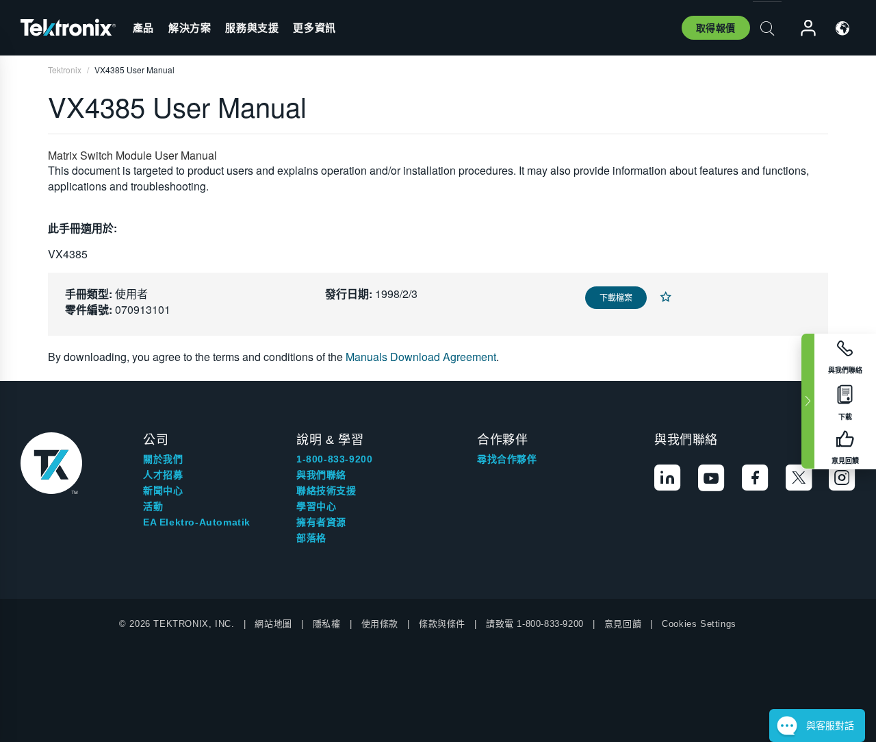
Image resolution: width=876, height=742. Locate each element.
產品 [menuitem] (143, 27)
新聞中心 (163, 490)
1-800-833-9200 (334, 459)
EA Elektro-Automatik (196, 522)
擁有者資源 (321, 522)
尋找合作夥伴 (507, 459)
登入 (802, 28)
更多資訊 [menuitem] (314, 27)
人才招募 (163, 474)
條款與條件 (442, 624)
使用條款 (379, 624)
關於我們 (163, 459)
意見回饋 (622, 624)
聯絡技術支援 (326, 490)
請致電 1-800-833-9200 (535, 624)
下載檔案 (616, 297)
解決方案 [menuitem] (189, 27)
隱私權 (327, 624)
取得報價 (716, 27)
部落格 (311, 537)
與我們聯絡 (321, 474)
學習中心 (316, 506)
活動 (153, 506)
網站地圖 (273, 624)
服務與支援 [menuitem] (252, 27)
